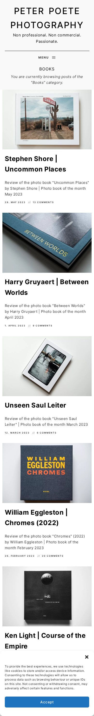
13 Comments (43, 202)
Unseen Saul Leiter (35, 405)
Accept (47, 702)
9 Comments (43, 325)
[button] (86, 657)
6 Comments (47, 432)
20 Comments (53, 555)
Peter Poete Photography (47, 18)
